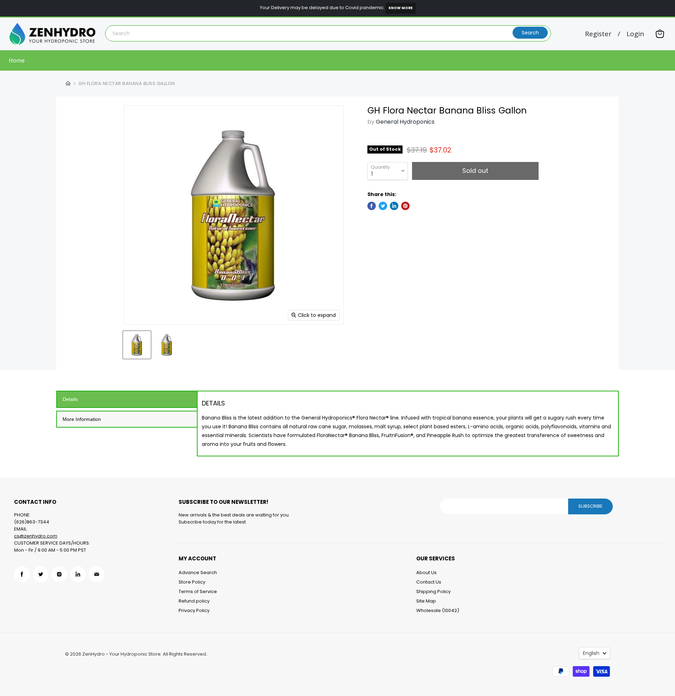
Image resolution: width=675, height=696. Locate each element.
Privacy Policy (194, 610)
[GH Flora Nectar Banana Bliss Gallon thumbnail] (137, 345)
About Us (426, 572)
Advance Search (198, 572)
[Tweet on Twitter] (383, 206)
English (591, 653)
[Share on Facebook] (371, 206)
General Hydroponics (405, 122)
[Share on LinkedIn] (394, 206)
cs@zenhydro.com (35, 536)
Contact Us (428, 582)
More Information (82, 419)
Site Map (426, 601)
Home (17, 60)
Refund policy (194, 601)
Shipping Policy (433, 591)
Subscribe (590, 506)
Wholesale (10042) (437, 610)
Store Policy (192, 582)
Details (70, 399)
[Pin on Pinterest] (405, 206)
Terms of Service (198, 591)
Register (598, 34)
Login (635, 34)
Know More (400, 8)
